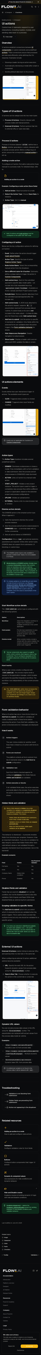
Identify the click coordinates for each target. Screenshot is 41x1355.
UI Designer (16, 20)
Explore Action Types (13, 262)
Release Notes (7, 1293)
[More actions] (38, 6)
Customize (20, 1350)
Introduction (6, 1279)
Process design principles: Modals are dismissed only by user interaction (21, 585)
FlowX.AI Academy (8, 1302)
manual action (30, 153)
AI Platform (6, 1290)
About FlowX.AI (7, 1314)
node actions (23, 233)
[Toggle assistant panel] (35, 7)
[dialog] (20, 1342)
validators (18, 775)
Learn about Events (12, 256)
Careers (5, 1321)
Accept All (29, 1346)
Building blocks (6, 20)
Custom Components (14, 442)
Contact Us (6, 1317)
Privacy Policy (7, 1329)
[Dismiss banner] (38, 2)
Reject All (11, 1346)
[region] (20, 871)
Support (5, 1305)
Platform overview (8, 1283)
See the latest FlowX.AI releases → (21, 2)
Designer (6, 1286)
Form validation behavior (23, 327)
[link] (20, 178)
